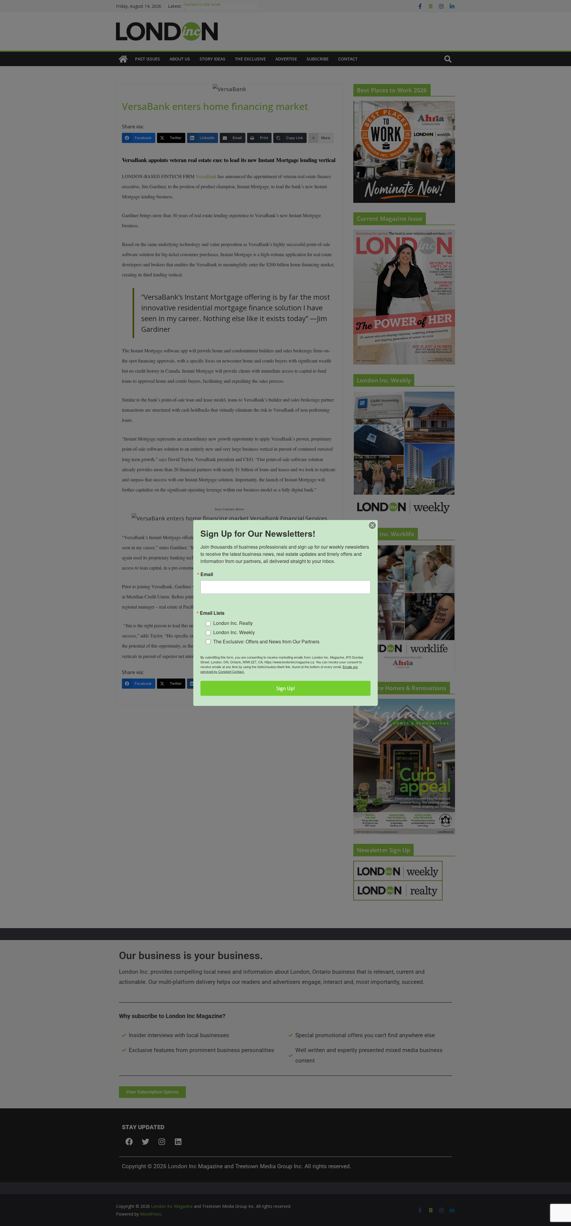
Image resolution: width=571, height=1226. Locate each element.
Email (206, 574)
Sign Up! (285, 688)
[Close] (372, 525)
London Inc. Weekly (234, 632)
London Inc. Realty (233, 623)
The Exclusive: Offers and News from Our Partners (266, 641)
